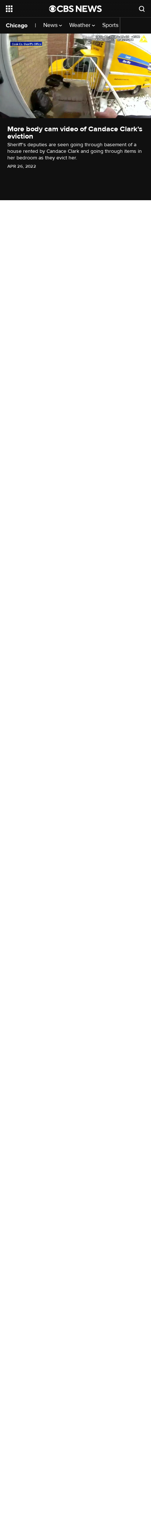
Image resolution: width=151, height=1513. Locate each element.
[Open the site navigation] (27, 8)
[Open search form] (142, 8)
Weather (80, 25)
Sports (111, 25)
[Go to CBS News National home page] (75, 8)
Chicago (16, 25)
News (51, 25)
